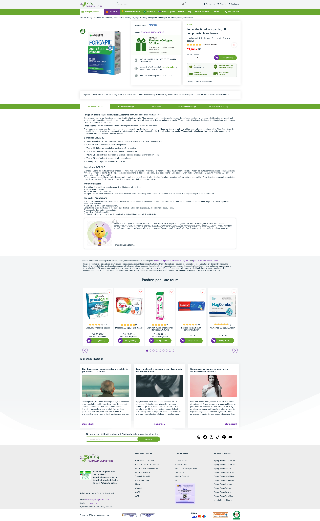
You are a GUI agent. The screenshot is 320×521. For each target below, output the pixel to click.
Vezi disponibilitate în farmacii (198, 82)
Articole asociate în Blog (218, 107)
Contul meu (210, 4)
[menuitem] (112, 12)
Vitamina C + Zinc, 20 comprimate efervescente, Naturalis (160, 329)
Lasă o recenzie (211, 45)
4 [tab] (157, 350)
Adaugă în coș (99, 340)
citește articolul (88, 424)
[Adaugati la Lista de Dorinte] (109, 292)
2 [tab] (150, 350)
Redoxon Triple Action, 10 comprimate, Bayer (191, 329)
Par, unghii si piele (138, 18)
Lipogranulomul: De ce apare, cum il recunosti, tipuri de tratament (159, 370)
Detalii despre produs (95, 107)
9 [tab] (173, 350)
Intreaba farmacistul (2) (187, 107)
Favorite (223, 4)
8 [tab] (170, 350)
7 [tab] (166, 350)
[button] (199, 49)
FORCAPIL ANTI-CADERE (152, 32)
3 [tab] (153, 350)
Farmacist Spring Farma (124, 245)
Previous (86, 351)
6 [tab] (163, 350)
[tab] (95, 106)
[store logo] (97, 4)
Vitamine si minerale (122, 18)
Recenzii (156, 107)
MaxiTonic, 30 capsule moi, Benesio (129, 328)
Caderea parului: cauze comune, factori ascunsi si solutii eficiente (209, 370)
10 (105, 325)
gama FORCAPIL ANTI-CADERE (205, 260)
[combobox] (151, 4)
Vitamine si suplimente (103, 18)
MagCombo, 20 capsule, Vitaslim (222, 328)
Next (235, 351)
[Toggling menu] (92, 11)
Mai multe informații (126, 107)
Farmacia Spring (86, 18)
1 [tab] (147, 350)
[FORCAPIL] (152, 25)
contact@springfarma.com (97, 499)
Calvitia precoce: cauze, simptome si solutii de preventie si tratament (105, 370)
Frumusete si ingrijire (180, 260)
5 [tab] (160, 350)
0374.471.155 (93, 503)
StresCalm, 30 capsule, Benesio (98, 328)
